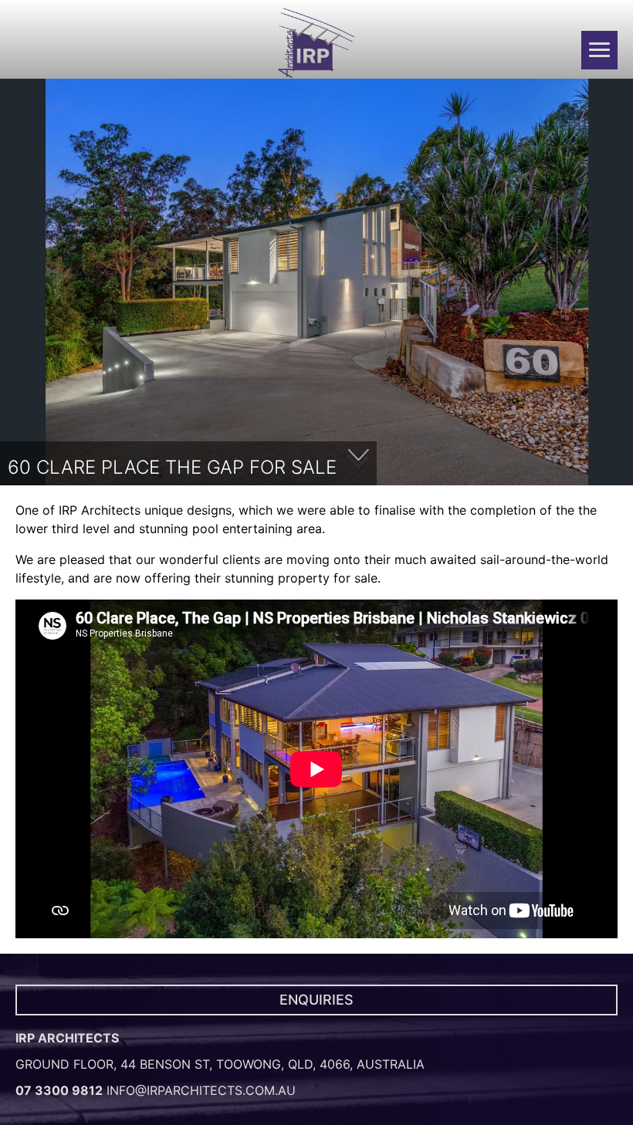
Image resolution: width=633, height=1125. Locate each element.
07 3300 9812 (59, 1090)
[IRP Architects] (316, 43)
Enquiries (316, 1000)
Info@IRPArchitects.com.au (201, 1090)
